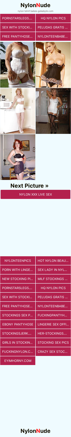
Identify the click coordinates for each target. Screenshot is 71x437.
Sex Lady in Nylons (54, 270)
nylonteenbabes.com (54, 36)
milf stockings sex (54, 279)
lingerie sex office (54, 324)
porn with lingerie (18, 270)
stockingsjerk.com (18, 333)
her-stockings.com (54, 333)
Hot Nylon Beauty (54, 261)
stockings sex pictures (18, 315)
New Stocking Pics (18, 279)
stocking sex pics (53, 342)
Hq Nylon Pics (53, 18)
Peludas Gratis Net (54, 27)
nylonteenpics (18, 261)
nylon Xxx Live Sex (35, 194)
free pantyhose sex (18, 36)
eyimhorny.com (17, 361)
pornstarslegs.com (18, 18)
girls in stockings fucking (18, 342)
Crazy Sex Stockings (54, 352)
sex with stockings (18, 27)
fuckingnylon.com (18, 352)
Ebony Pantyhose (17, 324)
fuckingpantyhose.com (54, 315)
